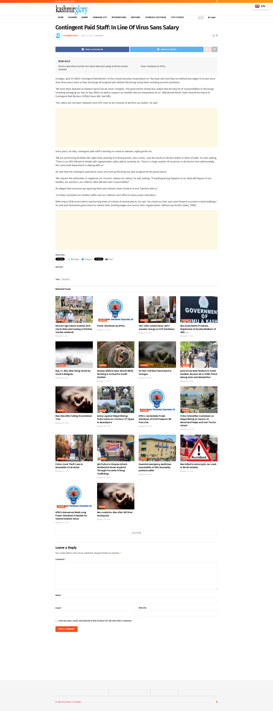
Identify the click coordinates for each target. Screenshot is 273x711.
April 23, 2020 (87, 35)
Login (212, 17)
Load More (136, 533)
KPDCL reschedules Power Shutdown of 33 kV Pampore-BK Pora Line (155, 419)
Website (142, 608)
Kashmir (72, 17)
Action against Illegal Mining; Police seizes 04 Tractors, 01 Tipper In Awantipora (115, 419)
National (135, 17)
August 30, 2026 (63, 423)
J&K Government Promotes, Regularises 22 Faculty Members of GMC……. (198, 329)
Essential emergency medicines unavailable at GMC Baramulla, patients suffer (155, 467)
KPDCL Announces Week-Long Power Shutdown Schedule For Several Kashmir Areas (71, 515)
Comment (60, 559)
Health (143, 459)
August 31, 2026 (62, 336)
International (119, 17)
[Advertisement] (136, 127)
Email (58, 608)
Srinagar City (100, 17)
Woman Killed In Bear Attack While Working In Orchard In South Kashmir (115, 374)
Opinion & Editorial (155, 17)
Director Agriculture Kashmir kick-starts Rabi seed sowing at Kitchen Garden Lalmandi (73, 329)
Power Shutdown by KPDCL (153, 66)
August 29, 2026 (187, 471)
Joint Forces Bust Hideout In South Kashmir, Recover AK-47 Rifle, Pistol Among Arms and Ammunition (198, 374)
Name (59, 595)
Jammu (85, 17)
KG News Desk (70, 35)
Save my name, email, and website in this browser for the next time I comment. (95, 621)
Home (61, 17)
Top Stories (177, 17)
